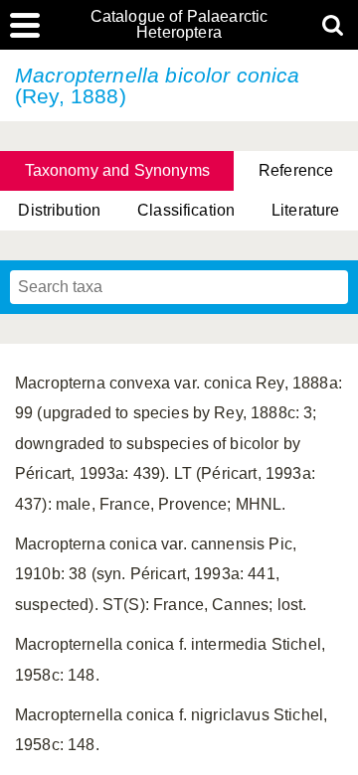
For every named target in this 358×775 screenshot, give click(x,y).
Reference (296, 170)
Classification (186, 210)
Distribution (59, 210)
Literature (305, 210)
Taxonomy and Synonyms (117, 170)
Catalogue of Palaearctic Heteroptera (179, 25)
